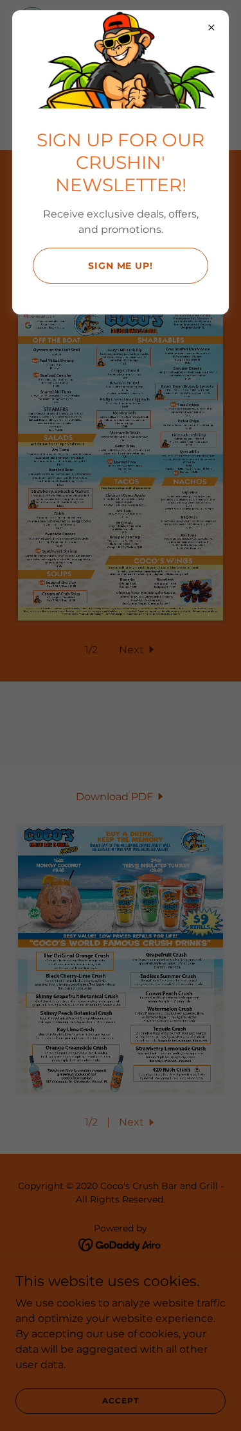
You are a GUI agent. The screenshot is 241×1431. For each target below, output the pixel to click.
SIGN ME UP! (121, 265)
